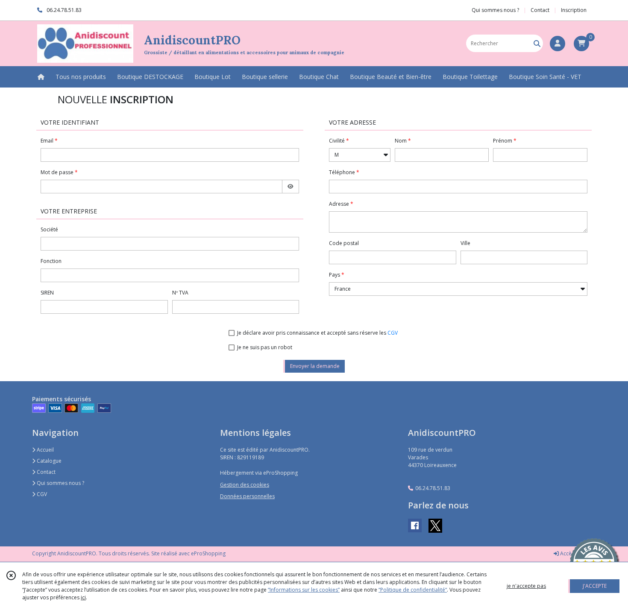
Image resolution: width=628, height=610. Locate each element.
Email (47, 140)
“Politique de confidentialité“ (413, 589)
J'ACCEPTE (595, 586)
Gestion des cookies (244, 484)
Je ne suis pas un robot (264, 347)
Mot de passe (57, 172)
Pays (334, 274)
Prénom (502, 140)
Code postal (344, 243)
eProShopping (208, 553)
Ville (465, 243)
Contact (540, 10)
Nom (401, 140)
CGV (392, 332)
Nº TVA (180, 292)
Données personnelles (247, 496)
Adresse (339, 203)
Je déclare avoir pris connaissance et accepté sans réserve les (317, 332)
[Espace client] (557, 43)
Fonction (51, 261)
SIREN (47, 292)
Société (49, 229)
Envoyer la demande (315, 366)
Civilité (337, 140)
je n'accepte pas (526, 586)
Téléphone (342, 172)
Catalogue (48, 460)
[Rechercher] (537, 43)
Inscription (574, 10)
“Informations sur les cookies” (304, 589)
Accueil (44, 449)
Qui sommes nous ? (59, 483)
